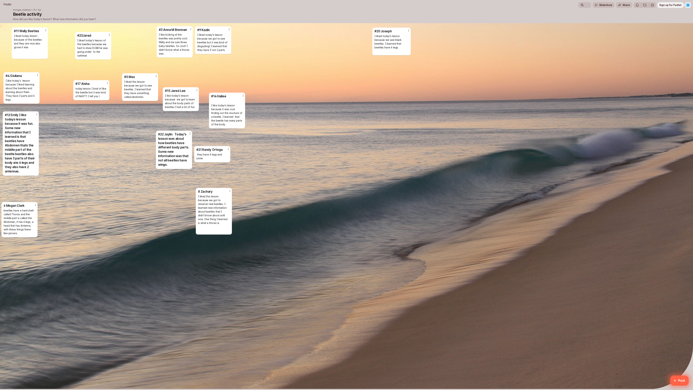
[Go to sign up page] (688, 5)
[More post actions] (191, 29)
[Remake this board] (644, 5)
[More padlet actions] (652, 5)
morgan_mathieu (22, 10)
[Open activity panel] (637, 5)
